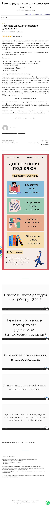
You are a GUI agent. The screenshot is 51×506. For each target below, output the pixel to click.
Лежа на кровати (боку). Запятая (11, 142)
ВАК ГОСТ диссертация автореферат (26, 118)
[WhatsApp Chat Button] (48, 503)
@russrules (32, 442)
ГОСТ (3, 23)
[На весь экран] (47, 309)
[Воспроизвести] (4, 309)
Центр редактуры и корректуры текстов (25, 5)
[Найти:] (48, 17)
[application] (25, 298)
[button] (25, 297)
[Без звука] (45, 309)
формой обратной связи (19, 113)
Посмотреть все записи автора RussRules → (13, 133)
